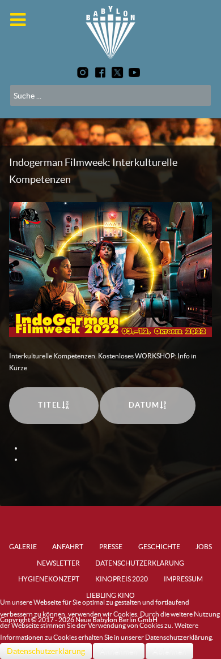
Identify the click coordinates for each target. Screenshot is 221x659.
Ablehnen (169, 651)
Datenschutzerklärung (46, 651)
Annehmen (119, 651)
